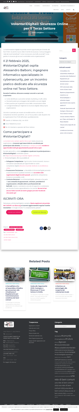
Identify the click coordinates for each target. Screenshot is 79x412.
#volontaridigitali (10, 232)
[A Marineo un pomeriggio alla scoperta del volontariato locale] (64, 274)
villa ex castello (66, 395)
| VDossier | (57, 1)
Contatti (68, 9)
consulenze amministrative (66, 363)
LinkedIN (16, 2)
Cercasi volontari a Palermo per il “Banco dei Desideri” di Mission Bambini (67, 119)
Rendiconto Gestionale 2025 (35, 335)
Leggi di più (49, 409)
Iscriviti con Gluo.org (39, 212)
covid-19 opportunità (60, 365)
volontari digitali (7, 239)
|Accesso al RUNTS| (65, 1)
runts (60, 373)
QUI (18, 338)
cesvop (69, 360)
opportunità (20, 229)
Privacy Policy (32, 330)
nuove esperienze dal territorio (61, 371)
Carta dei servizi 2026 (34, 328)
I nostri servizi (46, 5)
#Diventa (56, 342)
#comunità (66, 336)
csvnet (56, 369)
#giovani (62, 342)
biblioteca (64, 360)
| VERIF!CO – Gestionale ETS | (48, 1)
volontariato (72, 395)
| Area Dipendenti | (30, 1)
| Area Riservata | (21, 1)
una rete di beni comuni (9, 234)
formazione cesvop (9, 229)
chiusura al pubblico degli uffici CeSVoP (63, 362)
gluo (16, 232)
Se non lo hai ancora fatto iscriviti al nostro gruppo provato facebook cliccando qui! (26, 191)
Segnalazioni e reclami (34, 325)
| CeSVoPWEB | (38, 1)
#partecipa (71, 350)
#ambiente (58, 336)
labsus (74, 369)
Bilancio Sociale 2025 (34, 333)
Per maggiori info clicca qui (9, 362)
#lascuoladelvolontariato (65, 348)
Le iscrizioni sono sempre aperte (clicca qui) (17, 141)
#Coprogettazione (60, 339)
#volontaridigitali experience (64, 354)
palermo (69, 371)
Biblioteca (56, 9)
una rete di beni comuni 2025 (10, 237)
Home (30, 5)
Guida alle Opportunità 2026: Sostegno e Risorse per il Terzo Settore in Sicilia (67, 111)
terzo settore (72, 373)
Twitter (9, 2)
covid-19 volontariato (67, 367)
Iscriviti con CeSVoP (14, 212)
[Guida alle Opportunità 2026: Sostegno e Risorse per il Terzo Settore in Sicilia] (39, 274)
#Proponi (57, 352)
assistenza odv (57, 357)
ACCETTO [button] (56, 409)
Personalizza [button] (64, 409)
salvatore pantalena (65, 373)
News (62, 9)
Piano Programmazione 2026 (36, 338)
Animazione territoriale (12, 283)
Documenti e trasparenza (67, 5)
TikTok (4, 1)
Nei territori (55, 5)
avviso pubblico (64, 357)
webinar (56, 397)
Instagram (11, 2)
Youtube (13, 2)
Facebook (7, 2)
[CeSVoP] (6, 8)
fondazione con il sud (64, 369)
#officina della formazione (61, 350)
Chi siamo (36, 5)
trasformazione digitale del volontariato (62, 376)
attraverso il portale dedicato (28, 166)
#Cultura (69, 339)
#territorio (61, 352)
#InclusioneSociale (62, 345)
